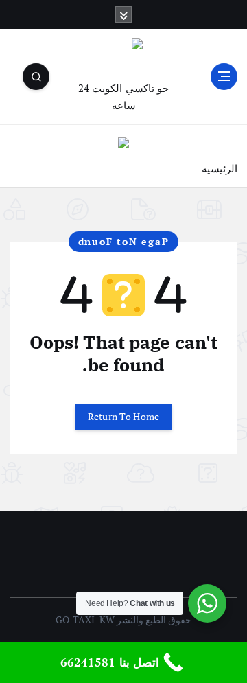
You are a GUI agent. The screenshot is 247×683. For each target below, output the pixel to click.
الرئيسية (219, 168)
